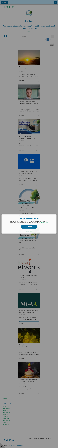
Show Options (29, 231)
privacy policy (44, 222)
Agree (29, 227)
